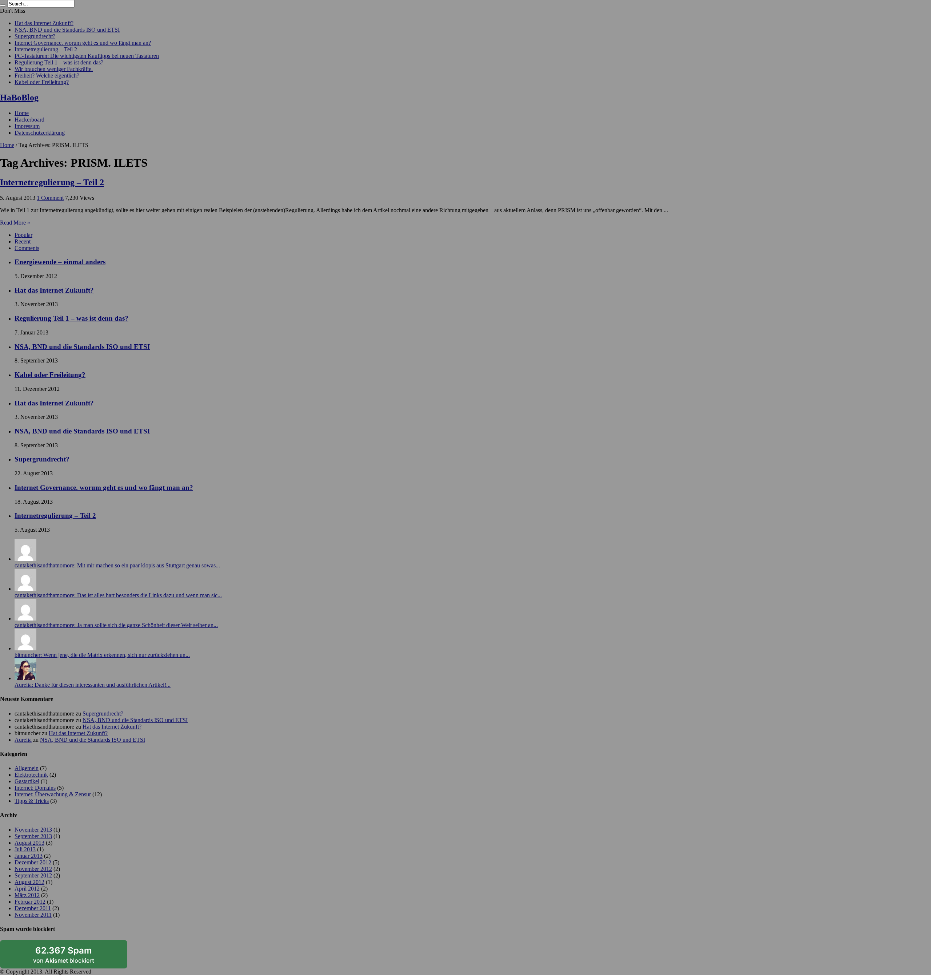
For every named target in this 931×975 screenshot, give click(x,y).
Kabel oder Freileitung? (42, 82)
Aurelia (23, 740)
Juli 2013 (25, 849)
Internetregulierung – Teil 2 (46, 49)
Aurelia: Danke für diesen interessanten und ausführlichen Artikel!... (93, 685)
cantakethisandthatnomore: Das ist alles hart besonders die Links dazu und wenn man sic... (118, 595)
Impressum (27, 126)
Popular (23, 235)
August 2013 (29, 843)
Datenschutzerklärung (40, 133)
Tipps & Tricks (32, 801)
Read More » (15, 222)
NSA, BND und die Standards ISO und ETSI (67, 30)
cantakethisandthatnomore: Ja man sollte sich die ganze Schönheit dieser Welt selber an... (116, 625)
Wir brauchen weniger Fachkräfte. (54, 69)
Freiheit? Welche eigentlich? (47, 75)
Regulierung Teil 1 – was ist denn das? (59, 62)
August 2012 (29, 882)
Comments (27, 248)
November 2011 (33, 915)
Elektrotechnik (31, 775)
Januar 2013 (29, 856)
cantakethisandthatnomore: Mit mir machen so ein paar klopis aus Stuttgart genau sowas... (117, 565)
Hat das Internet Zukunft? (44, 23)
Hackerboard (29, 119)
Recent (23, 241)
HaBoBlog (19, 97)
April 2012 (27, 888)
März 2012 (27, 895)
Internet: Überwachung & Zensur (53, 794)
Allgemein (27, 768)
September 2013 (33, 836)
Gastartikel (27, 781)
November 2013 (33, 830)
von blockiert (63, 954)
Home (22, 113)
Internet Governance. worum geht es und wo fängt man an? (83, 43)
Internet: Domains (35, 788)
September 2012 (33, 875)
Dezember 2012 (33, 862)
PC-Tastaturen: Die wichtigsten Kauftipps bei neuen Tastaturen (87, 56)
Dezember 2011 (33, 908)
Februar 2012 (30, 902)
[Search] (3, 5)
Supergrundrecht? (35, 36)
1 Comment (50, 198)
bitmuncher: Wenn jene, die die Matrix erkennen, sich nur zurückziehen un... (102, 655)
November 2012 (33, 869)
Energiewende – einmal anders (60, 262)
